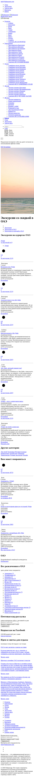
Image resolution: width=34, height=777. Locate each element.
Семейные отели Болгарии (17, 67)
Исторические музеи (12, 589)
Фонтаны (9, 602)
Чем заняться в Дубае (15, 52)
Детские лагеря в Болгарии (17, 87)
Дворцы (8, 599)
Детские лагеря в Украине (16, 91)
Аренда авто (9, 8)
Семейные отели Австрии (16, 65)
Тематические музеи (12, 583)
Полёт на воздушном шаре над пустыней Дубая (16, 506)
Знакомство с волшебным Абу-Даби (12, 533)
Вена (10, 28)
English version (9, 732)
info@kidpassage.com (7, 1)
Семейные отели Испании (16, 74)
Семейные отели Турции (16, 81)
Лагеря (7, 86)
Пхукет (10, 38)
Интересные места (12, 594)
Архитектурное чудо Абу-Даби (11, 300)
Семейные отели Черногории (17, 82)
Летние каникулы (14, 113)
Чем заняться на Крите (15, 53)
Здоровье (11, 103)
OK (2, 147)
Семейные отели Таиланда (17, 79)
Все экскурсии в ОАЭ (8, 550)
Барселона (11, 25)
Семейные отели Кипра (16, 76)
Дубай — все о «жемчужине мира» (12, 401)
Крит (10, 35)
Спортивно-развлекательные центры (17, 607)
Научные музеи (11, 587)
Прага (10, 36)
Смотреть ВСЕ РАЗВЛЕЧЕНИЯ (18, 62)
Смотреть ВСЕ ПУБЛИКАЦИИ (18, 116)
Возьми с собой (13, 106)
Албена (10, 23)
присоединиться (6, 636)
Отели (7, 64)
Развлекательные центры (14, 609)
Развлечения (9, 43)
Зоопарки (9, 577)
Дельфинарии (10, 575)
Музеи (8, 582)
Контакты (8, 10)
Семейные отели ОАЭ (15, 77)
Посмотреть (4, 561)
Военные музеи (11, 590)
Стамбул (11, 40)
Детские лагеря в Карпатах (17, 94)
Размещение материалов (12, 729)
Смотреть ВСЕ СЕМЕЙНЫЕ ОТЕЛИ (20, 84)
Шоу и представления (13, 580)
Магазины (9, 611)
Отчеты (7, 717)
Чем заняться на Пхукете (16, 57)
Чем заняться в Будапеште (16, 48)
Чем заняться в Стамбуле (16, 59)
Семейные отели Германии (17, 69)
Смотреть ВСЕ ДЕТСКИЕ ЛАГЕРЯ (19, 96)
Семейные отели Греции (16, 70)
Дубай (10, 30)
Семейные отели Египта (16, 72)
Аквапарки (9, 573)
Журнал (7, 98)
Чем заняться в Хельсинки (16, 60)
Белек (10, 26)
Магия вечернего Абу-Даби (9, 333)
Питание (11, 104)
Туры (6, 5)
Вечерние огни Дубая (8, 267)
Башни (8, 600)
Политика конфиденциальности (15, 727)
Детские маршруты (14, 99)
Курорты (7, 21)
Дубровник (12, 31)
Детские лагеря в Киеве (16, 92)
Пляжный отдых (13, 108)
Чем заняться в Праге (15, 55)
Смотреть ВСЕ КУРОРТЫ (16, 42)
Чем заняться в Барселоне (16, 45)
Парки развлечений (14, 101)
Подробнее (6, 147)
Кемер (10, 33)
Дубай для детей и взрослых (10, 427)
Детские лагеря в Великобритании (19, 89)
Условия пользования (11, 725)
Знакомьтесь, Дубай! (7, 481)
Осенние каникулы (14, 115)
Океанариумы (10, 578)
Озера (7, 604)
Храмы (8, 595)
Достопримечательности (13, 592)
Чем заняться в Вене (14, 50)
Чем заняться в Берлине (16, 47)
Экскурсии (8, 6)
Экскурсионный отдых (15, 109)
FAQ (6, 730)
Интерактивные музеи (13, 585)
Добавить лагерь (10, 724)
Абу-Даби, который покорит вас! (11, 368)
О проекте (8, 720)
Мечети (8, 597)
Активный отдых (11, 606)
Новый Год (11, 111)
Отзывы (7, 714)
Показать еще (5, 444)
